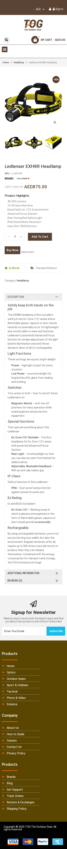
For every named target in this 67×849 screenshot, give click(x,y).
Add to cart (40, 236)
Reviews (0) (14, 580)
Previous (4, 143)
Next (62, 143)
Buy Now (12, 250)
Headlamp (19, 62)
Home (6, 62)
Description (15, 296)
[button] (4, 49)
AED (38, 9)
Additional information (23, 573)
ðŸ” (55, 122)
